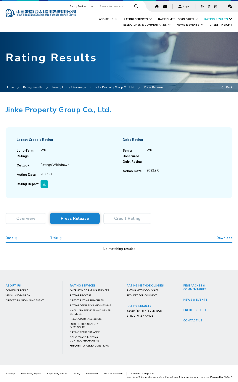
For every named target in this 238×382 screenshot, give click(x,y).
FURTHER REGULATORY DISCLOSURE (84, 325)
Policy (76, 373)
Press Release (75, 218)
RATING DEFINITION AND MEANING (91, 305)
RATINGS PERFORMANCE (85, 332)
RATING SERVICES (135, 19)
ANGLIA (228, 376)
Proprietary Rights (31, 373)
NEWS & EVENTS (188, 25)
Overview (25, 218)
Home (10, 87)
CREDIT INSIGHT (221, 25)
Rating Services (78, 6)
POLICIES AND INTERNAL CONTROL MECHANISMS (84, 339)
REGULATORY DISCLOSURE (86, 319)
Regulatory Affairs (57, 373)
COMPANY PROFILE (17, 290)
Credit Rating (127, 218)
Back (229, 87)
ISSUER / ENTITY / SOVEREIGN (144, 311)
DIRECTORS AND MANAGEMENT (25, 300)
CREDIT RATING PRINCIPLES (87, 300)
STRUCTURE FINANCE (140, 316)
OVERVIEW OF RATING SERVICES (89, 290)
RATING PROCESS (80, 295)
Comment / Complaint (142, 373)
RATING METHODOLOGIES (176, 19)
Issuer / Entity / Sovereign (69, 87)
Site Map (10, 373)
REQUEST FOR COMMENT (142, 295)
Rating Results (33, 87)
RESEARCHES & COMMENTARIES (145, 25)
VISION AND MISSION (18, 295)
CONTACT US (192, 320)
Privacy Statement (113, 373)
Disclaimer (92, 373)
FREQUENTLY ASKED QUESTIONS (89, 345)
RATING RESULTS (216, 19)
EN (203, 6)
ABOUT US (106, 19)
